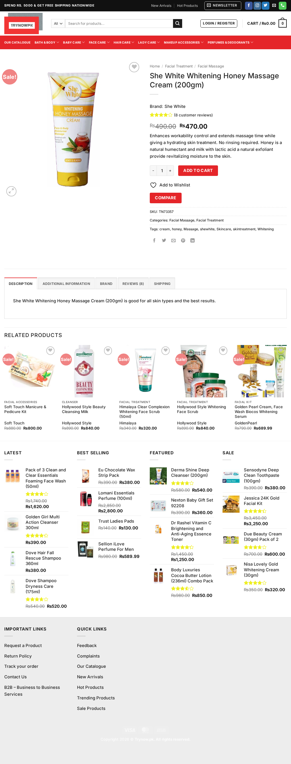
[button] (222, 5)
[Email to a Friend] (173, 240)
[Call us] (282, 6)
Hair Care (122, 42)
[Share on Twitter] (164, 240)
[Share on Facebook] (154, 240)
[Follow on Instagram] (257, 6)
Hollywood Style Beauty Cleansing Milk (84, 409)
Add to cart (198, 170)
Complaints (88, 656)
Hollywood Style (77, 423)
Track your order (21, 666)
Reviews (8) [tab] (133, 284)
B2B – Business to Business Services (32, 691)
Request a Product (23, 645)
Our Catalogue (17, 42)
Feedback (87, 645)
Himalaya (127, 423)
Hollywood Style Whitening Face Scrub (201, 409)
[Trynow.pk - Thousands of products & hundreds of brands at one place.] (23, 23)
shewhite (207, 229)
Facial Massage (211, 66)
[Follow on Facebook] (249, 6)
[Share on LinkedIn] (192, 240)
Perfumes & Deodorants (229, 42)
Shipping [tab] (162, 284)
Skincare (224, 229)
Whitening (265, 229)
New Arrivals (161, 5)
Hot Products (187, 5)
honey (177, 229)
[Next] (286, 392)
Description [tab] (21, 284)
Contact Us (15, 676)
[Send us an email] (274, 6)
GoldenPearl (246, 423)
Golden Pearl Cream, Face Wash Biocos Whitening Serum (259, 411)
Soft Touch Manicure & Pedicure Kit (25, 409)
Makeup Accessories (182, 42)
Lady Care (147, 42)
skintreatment (244, 229)
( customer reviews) (193, 114)
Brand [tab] (106, 284)
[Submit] (177, 23)
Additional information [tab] (66, 284)
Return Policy (18, 656)
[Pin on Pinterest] (183, 240)
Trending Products (96, 698)
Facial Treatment (179, 66)
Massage (191, 229)
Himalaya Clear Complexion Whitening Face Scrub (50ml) (144, 411)
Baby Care (72, 42)
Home (155, 66)
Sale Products (91, 708)
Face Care (97, 42)
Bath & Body (45, 42)
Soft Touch (14, 423)
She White (175, 106)
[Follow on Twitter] (265, 6)
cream (164, 229)
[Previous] (4, 392)
